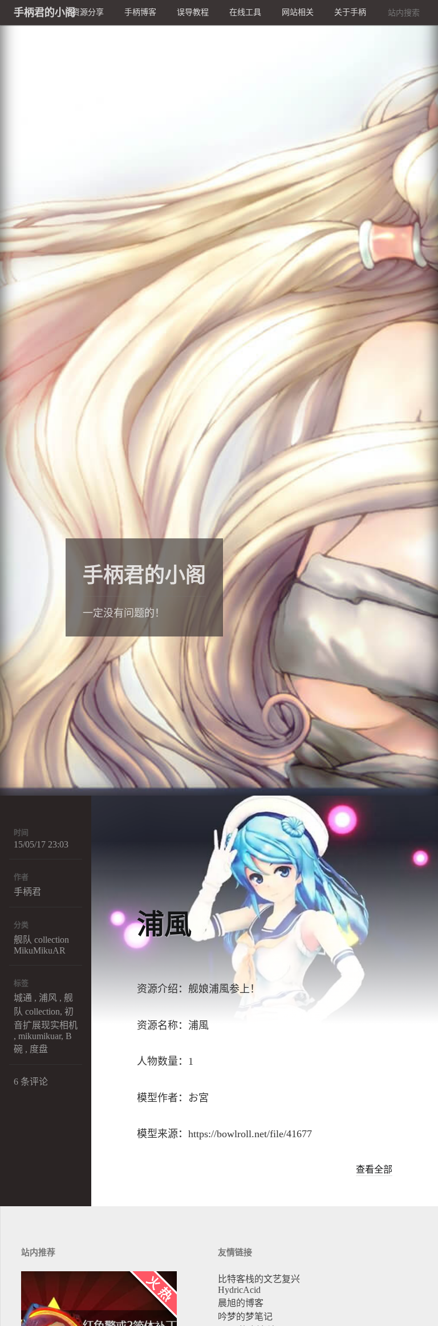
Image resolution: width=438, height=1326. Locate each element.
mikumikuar (39, 1036)
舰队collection (41, 939)
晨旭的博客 (240, 1303)
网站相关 (298, 12)
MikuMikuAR (40, 950)
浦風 (164, 924)
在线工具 (245, 12)
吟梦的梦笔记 (245, 1316)
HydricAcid (239, 1290)
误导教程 (193, 12)
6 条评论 (31, 1081)
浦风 (48, 998)
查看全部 (374, 1169)
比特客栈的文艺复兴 (259, 1279)
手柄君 (27, 892)
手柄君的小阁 (219, 14)
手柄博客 (140, 12)
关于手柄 (350, 12)
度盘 (39, 1049)
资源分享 (88, 12)
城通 (23, 998)
